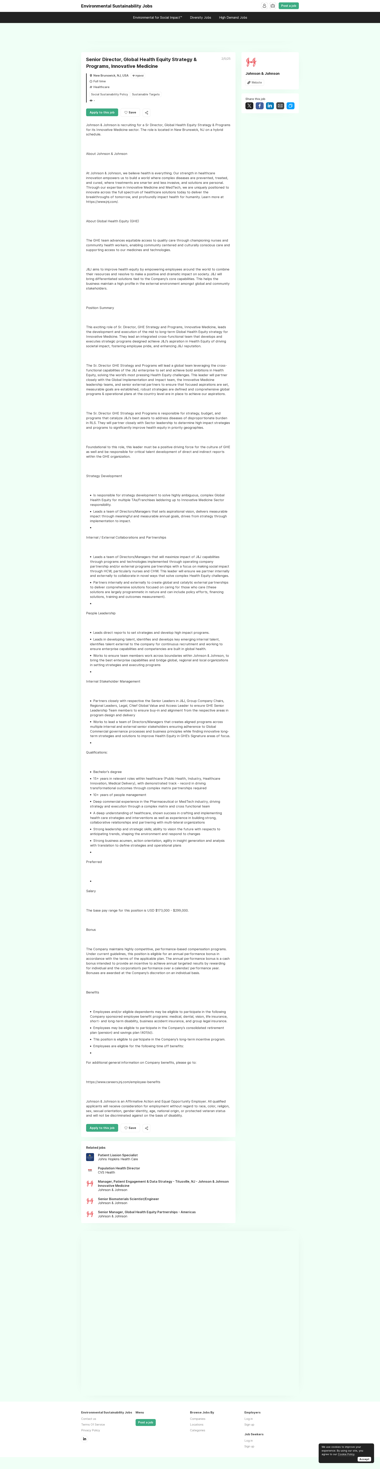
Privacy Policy (90, 1430)
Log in (248, 1419)
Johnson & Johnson (262, 73)
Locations (196, 1424)
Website (257, 82)
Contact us (88, 1419)
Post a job (288, 6)
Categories (197, 1430)
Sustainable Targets (146, 94)
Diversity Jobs (200, 17)
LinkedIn (84, 1439)
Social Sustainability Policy (109, 94)
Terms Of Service (93, 1424)
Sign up (249, 1424)
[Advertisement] (190, 32)
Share (260, 105)
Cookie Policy (346, 1454)
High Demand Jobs (233, 17)
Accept (364, 1459)
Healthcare (101, 87)
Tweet (249, 105)
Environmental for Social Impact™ (157, 17)
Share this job (146, 113)
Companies (197, 1419)
